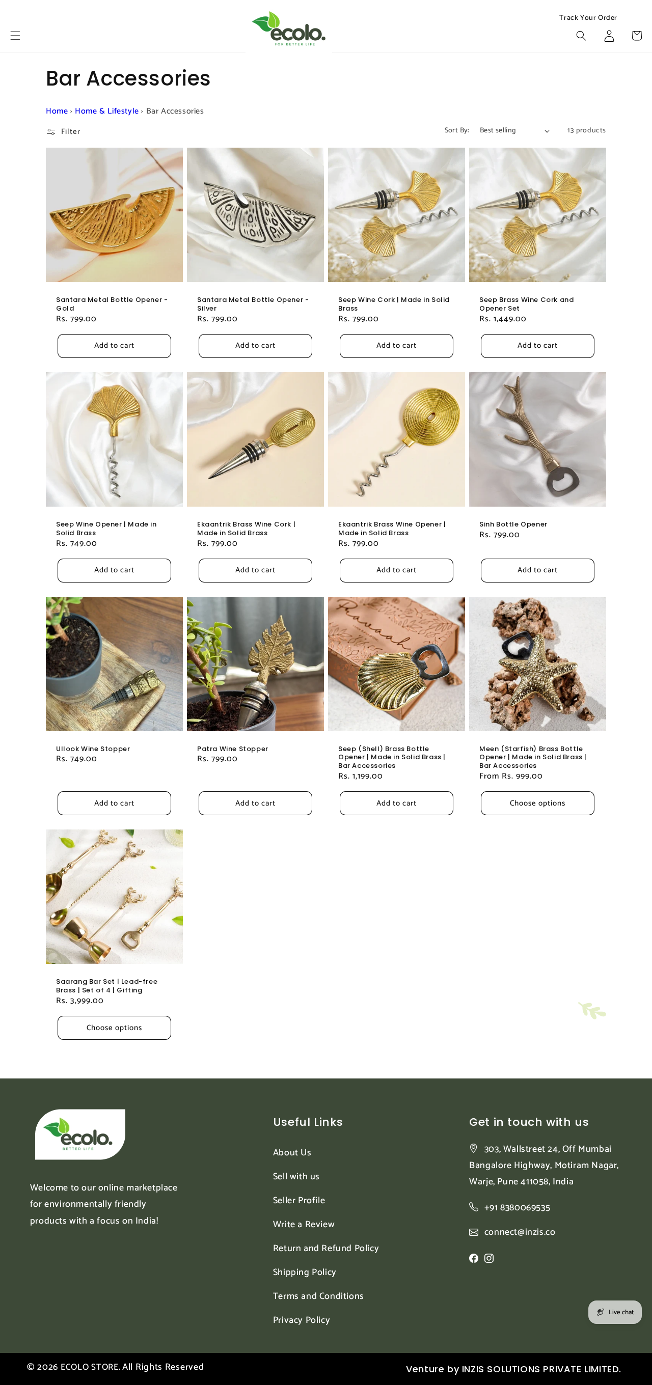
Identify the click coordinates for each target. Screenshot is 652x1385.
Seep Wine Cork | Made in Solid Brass (394, 304)
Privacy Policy (301, 1320)
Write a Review (304, 1224)
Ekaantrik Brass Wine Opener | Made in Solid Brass (392, 529)
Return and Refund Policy (326, 1248)
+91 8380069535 (517, 1207)
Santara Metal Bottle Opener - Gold (112, 304)
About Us (292, 1152)
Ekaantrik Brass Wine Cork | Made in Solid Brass (246, 529)
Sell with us (296, 1176)
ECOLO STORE (90, 1367)
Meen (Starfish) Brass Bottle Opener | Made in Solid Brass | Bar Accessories (533, 758)
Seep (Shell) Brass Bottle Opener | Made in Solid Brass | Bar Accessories (392, 758)
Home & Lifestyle (107, 111)
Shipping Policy (305, 1272)
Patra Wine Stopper (232, 749)
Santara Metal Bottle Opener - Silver (253, 304)
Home (57, 111)
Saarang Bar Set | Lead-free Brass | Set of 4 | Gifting (106, 986)
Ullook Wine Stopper (93, 749)
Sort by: (457, 130)
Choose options (537, 803)
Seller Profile (299, 1200)
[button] (15, 35)
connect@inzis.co (520, 1232)
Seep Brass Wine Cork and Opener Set (526, 304)
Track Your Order (588, 18)
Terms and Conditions (318, 1296)
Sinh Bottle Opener (513, 524)
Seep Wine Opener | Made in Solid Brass (106, 529)
